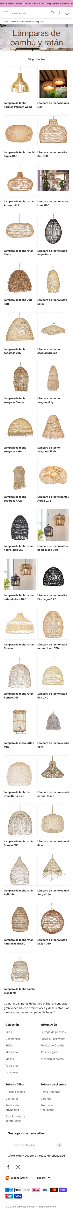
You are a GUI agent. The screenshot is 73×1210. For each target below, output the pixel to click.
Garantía (45, 1098)
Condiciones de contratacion (15, 1118)
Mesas (9, 1058)
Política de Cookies (52, 1045)
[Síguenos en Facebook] (8, 1167)
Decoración (12, 1038)
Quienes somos (15, 1091)
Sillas (8, 1032)
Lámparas (14, 21)
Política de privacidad (12, 1107)
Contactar (11, 1098)
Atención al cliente (52, 1058)
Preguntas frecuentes (47, 1107)
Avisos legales (49, 1052)
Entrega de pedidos (53, 1032)
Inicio (6, 21)
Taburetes (11, 1065)
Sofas (9, 1045)
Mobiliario (11, 1052)
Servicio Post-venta (52, 1038)
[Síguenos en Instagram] (18, 1167)
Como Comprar (50, 1091)
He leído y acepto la (38, 1155)
